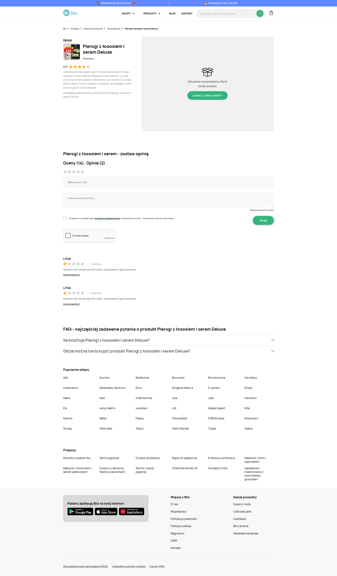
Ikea (102, 398)
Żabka (249, 428)
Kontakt (186, 13)
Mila (247, 408)
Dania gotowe (113, 28)
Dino (139, 388)
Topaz (212, 428)
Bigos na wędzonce (184, 458)
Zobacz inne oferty (207, 95)
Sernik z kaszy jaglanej (145, 470)
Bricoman (178, 378)
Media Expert (216, 408)
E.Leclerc (214, 388)
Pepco (140, 418)
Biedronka (142, 378)
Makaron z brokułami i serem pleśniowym (77, 470)
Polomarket (179, 418)
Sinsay (67, 428)
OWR (174, 540)
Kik (65, 408)
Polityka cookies (181, 526)
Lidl (174, 408)
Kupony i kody (242, 504)
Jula (174, 398)
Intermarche (144, 398)
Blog (172, 13)
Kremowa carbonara (221, 458)
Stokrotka (106, 428)
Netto (103, 418)
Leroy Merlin (107, 408)
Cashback (239, 519)
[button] (168, 340)
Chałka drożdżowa (148, 458)
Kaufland (251, 398)
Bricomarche (216, 378)
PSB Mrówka (216, 418)
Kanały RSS (157, 566)
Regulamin (177, 533)
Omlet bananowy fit (185, 468)
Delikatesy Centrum (113, 388)
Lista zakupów (242, 511)
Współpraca (178, 511)
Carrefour (251, 378)
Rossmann (252, 418)
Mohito (67, 418)
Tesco (140, 428)
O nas (174, 504)
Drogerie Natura (182, 388)
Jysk (211, 398)
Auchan (105, 378)
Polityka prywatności (184, 519)
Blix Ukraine (240, 526)
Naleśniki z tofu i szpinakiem (255, 460)
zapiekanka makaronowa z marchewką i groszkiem (254, 473)
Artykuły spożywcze (93, 28)
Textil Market (180, 428)
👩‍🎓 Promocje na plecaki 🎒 (116, 3)
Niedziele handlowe (245, 533)
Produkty (75, 28)
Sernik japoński (110, 458)
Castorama (70, 388)
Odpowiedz (71, 275)
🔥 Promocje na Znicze (221, 3)
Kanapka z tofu (218, 468)
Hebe (66, 398)
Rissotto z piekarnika (76, 458)
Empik (248, 388)
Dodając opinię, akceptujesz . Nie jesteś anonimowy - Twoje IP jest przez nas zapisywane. (121, 218)
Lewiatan (142, 408)
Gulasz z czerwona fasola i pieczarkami (112, 470)
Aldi (65, 378)
